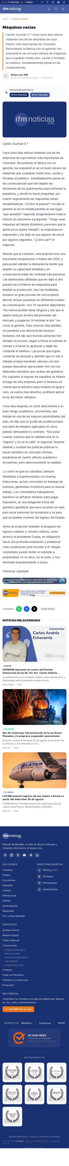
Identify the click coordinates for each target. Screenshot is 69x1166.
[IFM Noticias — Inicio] (12, 9)
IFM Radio (48, 876)
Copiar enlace (47, 609)
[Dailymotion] (30, 855)
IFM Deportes (50, 883)
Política (6, 875)
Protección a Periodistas (16, 957)
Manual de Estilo (12, 953)
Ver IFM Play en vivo (20, 1009)
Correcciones (10, 945)
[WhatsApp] (37, 855)
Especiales (8, 911)
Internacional (9, 895)
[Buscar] (56, 9)
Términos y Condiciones (15, 980)
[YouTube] (24, 855)
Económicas (9, 880)
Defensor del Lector (14, 965)
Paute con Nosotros (13, 975)
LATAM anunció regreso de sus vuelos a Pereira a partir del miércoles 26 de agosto (33, 798)
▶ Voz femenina (19, 95)
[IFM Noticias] (12, 836)
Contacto (7, 969)
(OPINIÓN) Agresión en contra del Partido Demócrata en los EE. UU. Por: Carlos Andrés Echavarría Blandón (30, 673)
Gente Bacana (10, 905)
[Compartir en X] (34, 609)
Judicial (7, 890)
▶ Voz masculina (40, 95)
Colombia (8, 870)
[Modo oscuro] (49, 9)
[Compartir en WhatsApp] (19, 609)
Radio (29, 2)
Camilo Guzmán (20, 18)
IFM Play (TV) (50, 870)
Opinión (7, 900)
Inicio (5, 18)
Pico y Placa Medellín (14, 916)
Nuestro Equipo (11, 935)
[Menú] (63, 9)
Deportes (8, 885)
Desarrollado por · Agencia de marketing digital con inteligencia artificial (31, 1142)
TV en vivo (13, 2)
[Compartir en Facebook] (27, 609)
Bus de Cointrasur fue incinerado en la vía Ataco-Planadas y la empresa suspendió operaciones (33, 734)
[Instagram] (11, 855)
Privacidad (8, 985)
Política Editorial (11, 940)
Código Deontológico (15, 950)
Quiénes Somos (11, 930)
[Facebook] (5, 855)
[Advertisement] (34, 1157)
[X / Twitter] (18, 855)
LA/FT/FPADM (11, 961)
